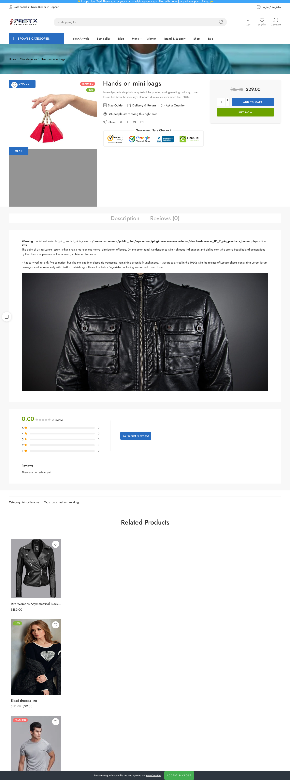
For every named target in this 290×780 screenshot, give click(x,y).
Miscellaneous (28, 59)
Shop (196, 38)
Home (12, 59)
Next (18, 151)
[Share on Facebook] (127, 121)
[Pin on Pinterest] (134, 122)
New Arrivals (81, 38)
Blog (121, 38)
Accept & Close (179, 775)
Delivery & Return (143, 105)
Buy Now (246, 112)
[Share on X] (121, 122)
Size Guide (115, 105)
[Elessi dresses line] (36, 657)
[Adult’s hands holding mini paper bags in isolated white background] (53, 117)
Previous (22, 84)
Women (151, 38)
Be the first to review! (136, 436)
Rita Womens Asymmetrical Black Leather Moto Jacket (36, 603)
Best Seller (103, 38)
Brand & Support (174, 38)
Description (125, 218)
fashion (63, 502)
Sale (210, 38)
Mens (135, 38)
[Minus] (227, 104)
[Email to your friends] (142, 122)
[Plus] (227, 100)
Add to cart (253, 102)
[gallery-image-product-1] (53, 205)
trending (74, 502)
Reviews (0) (165, 218)
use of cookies (153, 775)
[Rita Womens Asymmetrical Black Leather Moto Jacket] (36, 568)
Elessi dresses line (24, 700)
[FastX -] (23, 22)
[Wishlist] (14, 85)
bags (54, 502)
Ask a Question (175, 105)
